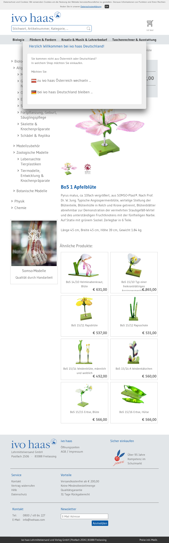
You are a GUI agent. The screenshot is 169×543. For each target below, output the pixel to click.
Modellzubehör (28, 146)
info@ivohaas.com (34, 520)
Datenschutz (19, 494)
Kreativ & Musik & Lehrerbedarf (84, 40)
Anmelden (100, 523)
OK (106, 6)
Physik (19, 201)
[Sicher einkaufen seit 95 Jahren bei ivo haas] (118, 458)
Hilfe (14, 490)
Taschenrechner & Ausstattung (134, 40)
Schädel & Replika (35, 135)
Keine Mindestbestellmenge (78, 485)
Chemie (20, 208)
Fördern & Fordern (43, 40)
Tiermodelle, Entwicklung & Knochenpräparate (35, 175)
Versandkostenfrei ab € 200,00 (80, 481)
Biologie (18, 40)
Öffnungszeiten (70, 447)
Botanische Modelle (31, 191)
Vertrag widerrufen (23, 485)
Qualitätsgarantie (71, 490)
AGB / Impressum (72, 451)
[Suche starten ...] (89, 28)
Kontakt (16, 481)
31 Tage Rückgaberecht (75, 494)
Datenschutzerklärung (91, 6)
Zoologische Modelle (32, 152)
